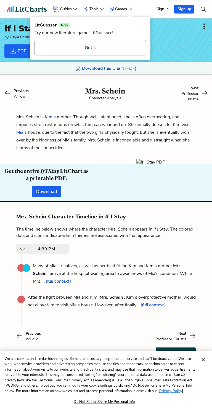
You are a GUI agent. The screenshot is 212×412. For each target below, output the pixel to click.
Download (46, 192)
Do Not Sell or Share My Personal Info (104, 401)
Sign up (184, 9)
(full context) (58, 281)
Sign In (163, 9)
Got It (90, 48)
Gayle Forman (21, 37)
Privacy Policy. (171, 391)
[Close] (203, 360)
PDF (21, 51)
